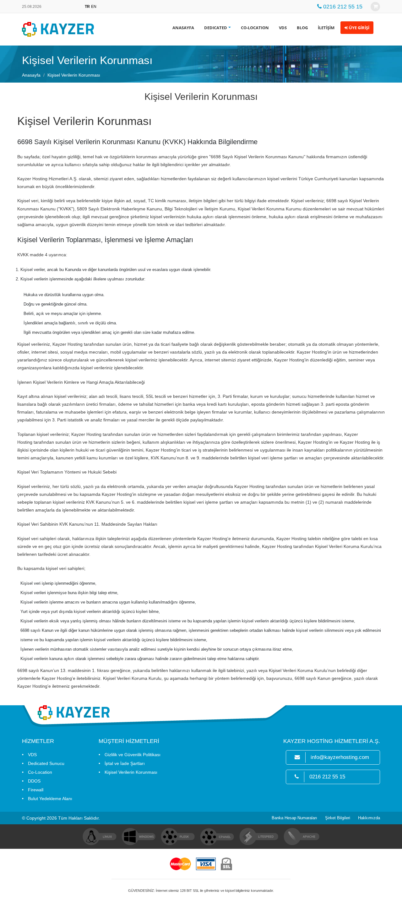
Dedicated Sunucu (46, 763)
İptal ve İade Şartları (125, 763)
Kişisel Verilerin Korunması (131, 772)
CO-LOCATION (255, 27)
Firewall (35, 789)
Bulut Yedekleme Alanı (50, 798)
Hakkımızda (369, 818)
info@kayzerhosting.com (340, 757)
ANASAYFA (183, 27)
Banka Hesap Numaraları (294, 818)
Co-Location (40, 772)
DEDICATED (215, 27)
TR (87, 6)
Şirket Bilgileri (337, 818)
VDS (283, 27)
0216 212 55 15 (327, 777)
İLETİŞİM (326, 27)
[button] (356, 27)
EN (93, 6)
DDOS (34, 780)
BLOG (302, 27)
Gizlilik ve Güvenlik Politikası (132, 754)
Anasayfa (31, 75)
